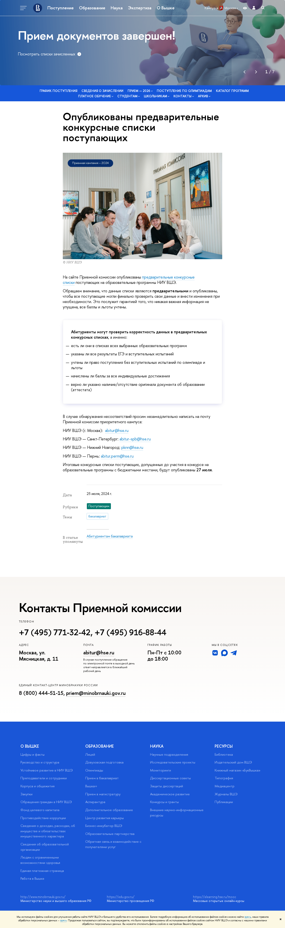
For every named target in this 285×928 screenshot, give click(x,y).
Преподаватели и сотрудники (43, 778)
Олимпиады (94, 770)
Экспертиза (139, 8)
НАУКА (156, 746)
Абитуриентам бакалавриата (110, 536)
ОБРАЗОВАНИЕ (99, 746)
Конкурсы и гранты (164, 802)
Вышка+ (91, 786)
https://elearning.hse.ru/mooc (214, 897)
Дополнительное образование (109, 810)
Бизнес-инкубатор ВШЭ (103, 825)
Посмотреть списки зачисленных (46, 54)
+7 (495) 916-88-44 (130, 632)
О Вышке (166, 8)
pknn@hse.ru (132, 447)
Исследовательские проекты (172, 762)
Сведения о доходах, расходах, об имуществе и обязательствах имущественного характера (47, 830)
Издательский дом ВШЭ (233, 762)
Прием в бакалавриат (102, 778)
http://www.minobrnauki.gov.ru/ (42, 897)
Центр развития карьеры (104, 818)
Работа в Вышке (32, 878)
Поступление (60, 8)
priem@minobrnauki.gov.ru (96, 693)
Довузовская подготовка (104, 762)
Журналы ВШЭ (226, 794)
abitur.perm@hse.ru (117, 456)
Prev (244, 72)
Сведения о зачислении (102, 91)
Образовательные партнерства (109, 833)
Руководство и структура (39, 762)
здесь (247, 917)
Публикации (224, 802)
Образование (92, 8)
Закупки (26, 794)
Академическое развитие (170, 794)
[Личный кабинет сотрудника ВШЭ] (253, 8)
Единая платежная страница (42, 870)
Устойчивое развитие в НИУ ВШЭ (46, 770)
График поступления (58, 91)
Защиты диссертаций (166, 786)
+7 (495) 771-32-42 (55, 632)
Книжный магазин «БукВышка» (237, 770)
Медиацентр (224, 786)
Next (256, 72)
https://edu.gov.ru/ (120, 897)
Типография (224, 778)
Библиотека (224, 754)
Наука (117, 8)
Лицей (90, 754)
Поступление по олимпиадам (184, 91)
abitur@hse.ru (116, 430)
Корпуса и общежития (37, 786)
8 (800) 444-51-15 (41, 693)
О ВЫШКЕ (29, 746)
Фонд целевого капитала (39, 810)
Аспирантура (95, 802)
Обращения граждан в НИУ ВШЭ (46, 802)
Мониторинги (160, 770)
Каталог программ (232, 91)
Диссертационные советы (170, 778)
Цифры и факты (32, 754)
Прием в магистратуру (102, 794)
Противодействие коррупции (43, 818)
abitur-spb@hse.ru (135, 439)
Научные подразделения (169, 754)
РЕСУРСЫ (224, 746)
